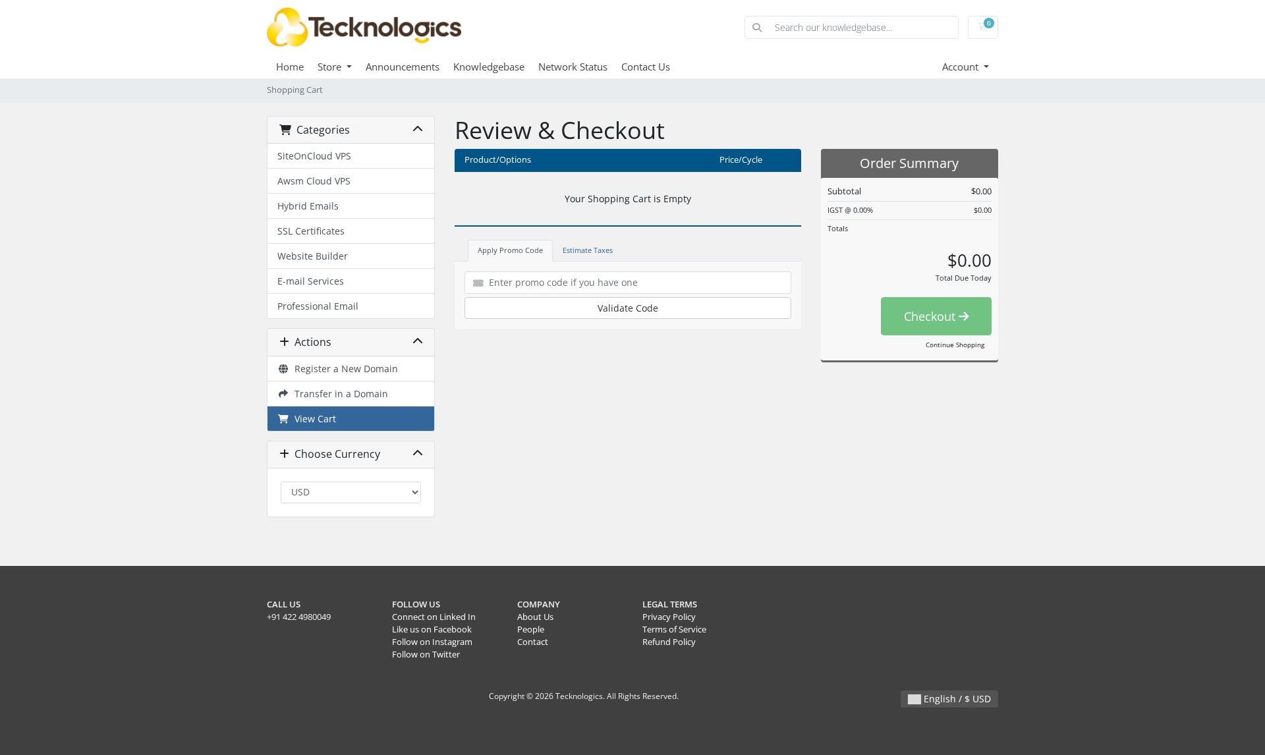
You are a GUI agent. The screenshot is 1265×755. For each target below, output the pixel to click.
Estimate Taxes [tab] (588, 250)
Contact (532, 642)
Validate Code (628, 308)
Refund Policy (669, 642)
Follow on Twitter (426, 654)
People (530, 629)
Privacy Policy (669, 617)
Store (331, 66)
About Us (535, 617)
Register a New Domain (343, 368)
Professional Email (317, 306)
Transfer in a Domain (338, 393)
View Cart (312, 418)
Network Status (572, 66)
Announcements (402, 66)
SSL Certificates (311, 231)
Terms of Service (674, 629)
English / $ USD (956, 698)
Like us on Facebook (432, 629)
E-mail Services (310, 281)
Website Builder (312, 256)
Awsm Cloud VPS (314, 181)
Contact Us (645, 66)
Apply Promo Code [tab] (510, 250)
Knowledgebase (488, 66)
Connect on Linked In (434, 617)
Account (961, 66)
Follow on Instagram (432, 642)
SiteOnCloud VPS (314, 156)
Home (290, 66)
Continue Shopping (955, 344)
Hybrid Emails (308, 206)
